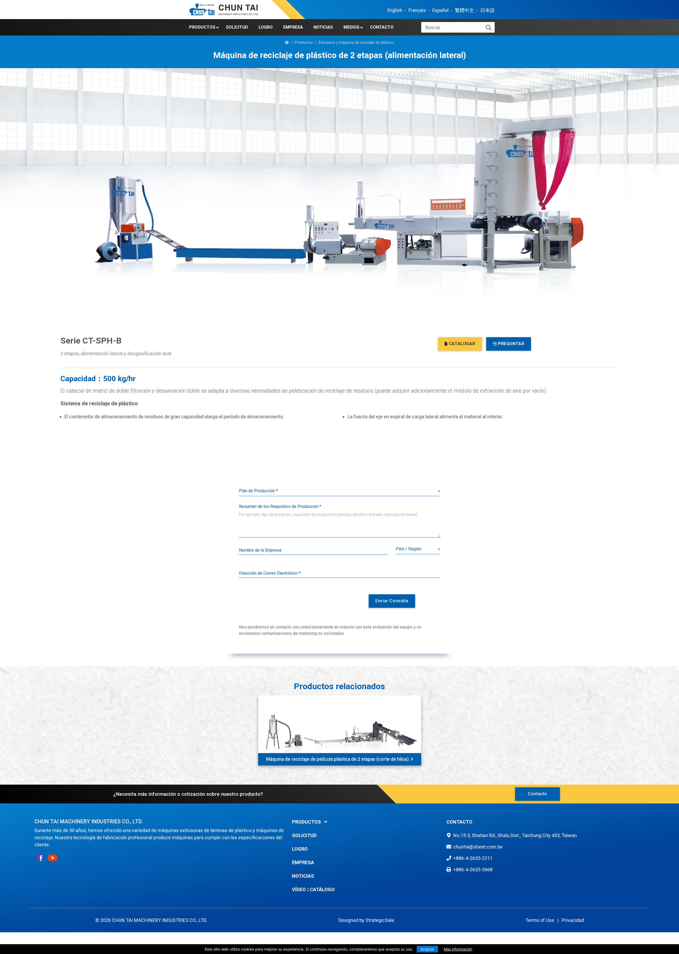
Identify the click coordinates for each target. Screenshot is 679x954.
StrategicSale (379, 920)
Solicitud (237, 27)
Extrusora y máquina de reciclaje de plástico (356, 42)
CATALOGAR (462, 343)
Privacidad (573, 920)
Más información (458, 949)
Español (440, 10)
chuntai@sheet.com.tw (478, 847)
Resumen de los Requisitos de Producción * (280, 506)
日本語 (487, 10)
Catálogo (322, 889)
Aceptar (427, 949)
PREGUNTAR (511, 343)
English (395, 10)
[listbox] (339, 491)
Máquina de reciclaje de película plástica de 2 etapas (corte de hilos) (337, 759)
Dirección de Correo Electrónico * (270, 573)
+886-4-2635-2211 (473, 858)
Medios (351, 27)
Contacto (382, 27)
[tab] (365, 821)
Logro (266, 27)
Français (417, 10)
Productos (202, 27)
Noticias (323, 27)
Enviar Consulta (391, 600)
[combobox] (418, 549)
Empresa (293, 27)
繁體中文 (464, 10)
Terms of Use (539, 920)
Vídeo (299, 889)
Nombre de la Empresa (260, 550)
